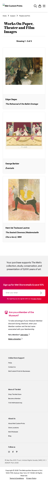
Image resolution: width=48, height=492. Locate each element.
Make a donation (14, 339)
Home (5, 16)
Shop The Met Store (14, 394)
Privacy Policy (36, 299)
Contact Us (12, 367)
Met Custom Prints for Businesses (19, 371)
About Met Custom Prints (16, 424)
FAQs (10, 363)
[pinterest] (16, 452)
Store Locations (13, 428)
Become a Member (14, 399)
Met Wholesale (13, 432)
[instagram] (9, 452)
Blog (9, 436)
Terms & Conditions (17, 478)
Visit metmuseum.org (15, 403)
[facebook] (12, 452)
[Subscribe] (41, 293)
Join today (24, 335)
